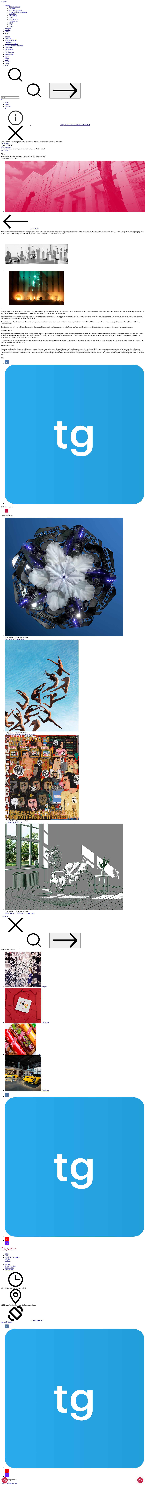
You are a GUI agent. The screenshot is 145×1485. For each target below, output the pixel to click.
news (6, 1255)
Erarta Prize (12, 14)
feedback (7, 1261)
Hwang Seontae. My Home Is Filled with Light (19, 913)
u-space (11, 17)
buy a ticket (4, 150)
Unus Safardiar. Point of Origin (14, 639)
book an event (13, 21)
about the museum (14, 7)
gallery (7, 31)
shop (6, 33)
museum (7, 5)
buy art (11, 23)
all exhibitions (5, 916)
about (6, 1254)
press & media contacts (12, 1257)
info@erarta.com (6, 147)
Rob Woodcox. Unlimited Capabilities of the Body (20, 734)
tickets (11, 24)
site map (14, 1483)
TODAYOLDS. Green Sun (13, 822)
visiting (11, 26)
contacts (3, 1322)
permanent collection (15, 10)
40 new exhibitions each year (18, 12)
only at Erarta (13, 15)
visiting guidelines (6, 1483)
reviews (7, 1264)
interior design (9, 1268)
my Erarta (8, 106)
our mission (12, 8)
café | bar (7, 30)
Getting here (4, 143)
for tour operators (10, 1266)
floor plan (9, 1322)
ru (1, 99)
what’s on (8, 28)
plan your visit (13, 19)
